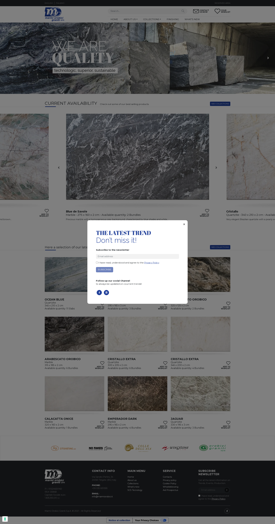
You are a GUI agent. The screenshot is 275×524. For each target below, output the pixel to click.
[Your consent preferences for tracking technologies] (5, 519)
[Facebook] (99, 292)
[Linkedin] (106, 292)
